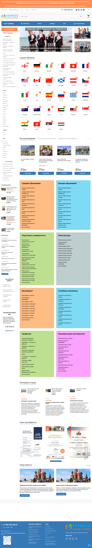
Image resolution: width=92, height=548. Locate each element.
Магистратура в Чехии (64, 257)
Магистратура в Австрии (65, 253)
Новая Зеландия (6, 145)
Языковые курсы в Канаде (65, 365)
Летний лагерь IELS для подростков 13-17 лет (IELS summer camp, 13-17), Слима (11, 208)
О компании (4, 9)
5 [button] (60, 461)
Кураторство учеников (50, 530)
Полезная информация (50, 541)
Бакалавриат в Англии (28, 295)
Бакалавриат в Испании (28, 310)
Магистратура (6, 179)
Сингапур (5, 153)
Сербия (4, 121)
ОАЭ (4, 149)
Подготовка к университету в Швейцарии (26, 245)
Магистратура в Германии (65, 248)
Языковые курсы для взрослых (71, 334)
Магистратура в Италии (64, 255)
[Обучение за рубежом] (78, 527)
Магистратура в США (64, 246)
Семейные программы (8, 175)
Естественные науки (7, 80)
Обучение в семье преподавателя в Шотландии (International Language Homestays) (12, 198)
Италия (4, 113)
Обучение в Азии (33, 533)
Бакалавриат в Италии (28, 313)
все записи (88, 465)
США (4, 132)
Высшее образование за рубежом (34, 537)
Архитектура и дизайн (8, 60)
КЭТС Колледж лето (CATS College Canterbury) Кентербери (33, 390)
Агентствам (48, 532)
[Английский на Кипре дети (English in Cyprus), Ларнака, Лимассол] (82, 150)
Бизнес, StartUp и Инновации (9, 86)
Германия (5, 95)
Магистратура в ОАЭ (64, 260)
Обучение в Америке (33, 531)
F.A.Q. (46, 535)
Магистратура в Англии (64, 240)
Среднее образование (8, 163)
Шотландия (5, 105)
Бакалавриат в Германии (28, 304)
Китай (4, 140)
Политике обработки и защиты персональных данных (62, 3)
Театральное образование (9, 71)
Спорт (4, 53)
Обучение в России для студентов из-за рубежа (33, 485)
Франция (5, 103)
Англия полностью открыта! (7, 258)
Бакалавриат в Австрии (28, 308)
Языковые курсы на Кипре (65, 354)
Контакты (33, 9)
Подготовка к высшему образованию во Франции (28, 259)
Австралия (5, 143)
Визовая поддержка (13, 9)
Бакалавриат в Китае (27, 317)
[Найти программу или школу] (81, 16)
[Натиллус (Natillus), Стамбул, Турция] (28, 150)
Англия (4, 92)
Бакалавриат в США (27, 301)
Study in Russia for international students (67, 485)
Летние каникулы (6, 170)
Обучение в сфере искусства (9, 58)
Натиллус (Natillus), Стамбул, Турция (10, 229)
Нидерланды (6, 126)
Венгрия (4, 119)
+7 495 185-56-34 (67, 9)
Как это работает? (49, 528)
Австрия (5, 109)
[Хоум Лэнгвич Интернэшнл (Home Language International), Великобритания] (46, 150)
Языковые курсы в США (64, 344)
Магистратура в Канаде (64, 250)
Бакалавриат (6, 177)
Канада (4, 134)
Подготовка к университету (9, 168)
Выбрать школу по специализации (33, 543)
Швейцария (5, 101)
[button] (45, 50)
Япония (4, 147)
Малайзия (5, 151)
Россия (4, 117)
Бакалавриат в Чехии (27, 315)
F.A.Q (22, 9)
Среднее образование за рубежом (34, 540)
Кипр (4, 115)
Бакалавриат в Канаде (28, 306)
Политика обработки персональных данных (50, 544)
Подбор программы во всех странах (35, 527)
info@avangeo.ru (9, 330)
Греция (4, 124)
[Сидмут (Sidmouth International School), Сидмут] (64, 150)
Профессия (26, 334)
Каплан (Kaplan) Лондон (81, 388)
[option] (31, 442)
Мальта (4, 99)
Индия (4, 155)
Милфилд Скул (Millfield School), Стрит (11, 188)
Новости (27, 9)
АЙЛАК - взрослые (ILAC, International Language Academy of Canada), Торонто (57, 390)
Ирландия (5, 97)
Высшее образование (7, 166)
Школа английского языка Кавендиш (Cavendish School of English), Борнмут (10, 218)
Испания (4, 107)
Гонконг (4, 157)
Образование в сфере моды (9, 62)
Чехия (4, 111)
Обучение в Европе (33, 529)
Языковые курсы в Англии (65, 338)
